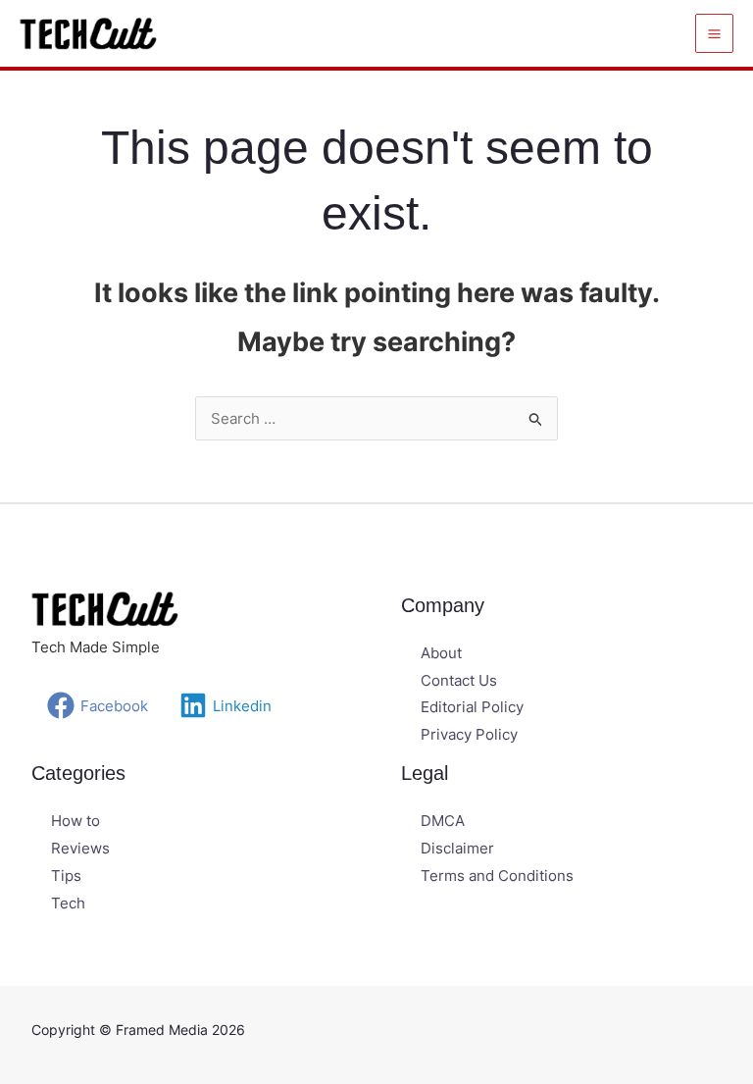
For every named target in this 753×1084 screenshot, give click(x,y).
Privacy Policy (469, 734)
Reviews (80, 848)
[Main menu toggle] (714, 33)
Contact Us (459, 680)
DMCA (443, 820)
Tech (68, 903)
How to (75, 820)
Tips (66, 875)
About (441, 653)
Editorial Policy (472, 706)
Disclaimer (457, 848)
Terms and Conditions (497, 875)
